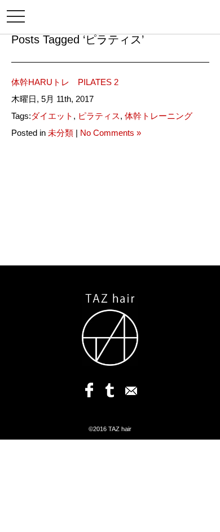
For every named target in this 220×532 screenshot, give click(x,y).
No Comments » (110, 133)
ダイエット (52, 116)
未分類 (60, 133)
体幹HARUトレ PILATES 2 (69, 82)
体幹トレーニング (158, 116)
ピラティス (99, 116)
